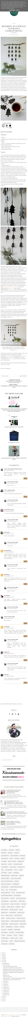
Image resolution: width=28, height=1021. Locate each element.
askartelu (10, 852)
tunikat (15, 935)
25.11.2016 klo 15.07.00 (8, 470)
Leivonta (3, 906)
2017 (3, 960)
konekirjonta (16, 884)
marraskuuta (6, 964)
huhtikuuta (5, 990)
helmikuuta (5, 993)
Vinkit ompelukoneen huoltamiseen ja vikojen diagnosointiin (13, 823)
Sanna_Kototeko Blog (12, 481)
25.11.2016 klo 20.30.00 (8, 552)
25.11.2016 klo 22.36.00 (12, 608)
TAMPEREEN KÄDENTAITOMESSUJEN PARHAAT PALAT (13, 970)
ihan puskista (13, 867)
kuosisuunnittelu (5, 892)
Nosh (2, 915)
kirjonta (17, 881)
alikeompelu (4, 850)
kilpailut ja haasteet (16, 878)
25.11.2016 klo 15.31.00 (8, 491)
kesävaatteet (14, 875)
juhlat (16, 869)
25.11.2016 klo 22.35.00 (12, 566)
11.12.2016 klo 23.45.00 (8, 676)
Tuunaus (21, 935)
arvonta (18, 850)
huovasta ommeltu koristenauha (10, 286)
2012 (3, 1000)
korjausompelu (5, 887)
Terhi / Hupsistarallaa (9, 490)
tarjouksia (9, 935)
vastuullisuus (4, 941)
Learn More (12, 10)
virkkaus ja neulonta (19, 941)
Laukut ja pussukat (15, 904)
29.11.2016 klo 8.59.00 (11, 640)
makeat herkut (10, 906)
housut (10, 864)
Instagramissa (24, 356)
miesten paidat (4, 909)
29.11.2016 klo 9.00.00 (11, 664)
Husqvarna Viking (17, 864)
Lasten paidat (21, 901)
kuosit (13, 892)
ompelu (3, 918)
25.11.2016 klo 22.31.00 (12, 483)
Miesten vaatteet (14, 909)
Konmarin (25, 302)
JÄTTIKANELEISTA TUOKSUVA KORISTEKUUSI (12, 979)
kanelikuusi (10, 289)
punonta (22, 926)
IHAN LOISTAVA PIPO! (7, 976)
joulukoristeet (9, 869)
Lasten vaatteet (5, 904)
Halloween (4, 861)
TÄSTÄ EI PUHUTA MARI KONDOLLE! (10, 966)
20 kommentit (5, 376)
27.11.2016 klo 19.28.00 (8, 653)
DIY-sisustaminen (14, 855)
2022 (3, 952)
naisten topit (21, 912)
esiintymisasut (4, 858)
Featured (17, 858)
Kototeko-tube (10, 358)
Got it (17, 10)
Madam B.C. (7, 652)
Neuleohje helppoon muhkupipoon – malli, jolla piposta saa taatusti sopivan (14, 802)
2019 (3, 957)
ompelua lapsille (21, 918)
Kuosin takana (12, 889)
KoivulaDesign (7, 550)
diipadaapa (7, 574)
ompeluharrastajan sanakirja (18, 921)
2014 (3, 997)
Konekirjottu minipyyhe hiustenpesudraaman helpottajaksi (13, 792)
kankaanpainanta (5, 875)
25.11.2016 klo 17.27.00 (8, 533)
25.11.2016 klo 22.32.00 (12, 501)
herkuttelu (4, 864)
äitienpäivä (11, 943)
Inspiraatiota (21, 867)
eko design (22, 855)
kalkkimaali (16, 872)
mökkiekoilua (4, 912)
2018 (3, 958)
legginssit (23, 904)
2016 (3, 961)
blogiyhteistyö (5, 855)
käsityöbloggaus (20, 892)
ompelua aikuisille (10, 918)
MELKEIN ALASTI (6, 975)
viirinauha (11, 288)
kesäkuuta (5, 987)
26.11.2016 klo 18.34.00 (8, 618)
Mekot (23, 906)
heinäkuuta (5, 985)
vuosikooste (4, 943)
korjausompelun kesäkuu (16, 887)
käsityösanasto (5, 898)
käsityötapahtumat (21, 898)
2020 (3, 955)
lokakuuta (5, 981)
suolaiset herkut (19, 932)
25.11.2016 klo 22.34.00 (12, 521)
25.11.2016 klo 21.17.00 (8, 576)
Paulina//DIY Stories (9, 509)
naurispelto (7, 626)
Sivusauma (11, 932)
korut (2, 889)
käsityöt (12, 898)
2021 (3, 954)
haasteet (22, 858)
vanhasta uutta (14, 938)
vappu (21, 938)
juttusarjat (4, 872)
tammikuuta (5, 994)
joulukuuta (5, 963)
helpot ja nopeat (12, 861)
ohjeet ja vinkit (9, 915)
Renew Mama (17, 929)
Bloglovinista (11, 357)
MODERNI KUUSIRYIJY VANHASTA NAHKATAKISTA (13, 969)
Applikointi (11, 850)
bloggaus (16, 852)
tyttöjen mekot (5, 938)
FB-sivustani (8, 356)
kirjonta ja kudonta (6, 884)
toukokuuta (5, 988)
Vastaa (25, 478)
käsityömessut (17, 895)
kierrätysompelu (5, 878)
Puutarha (3, 929)
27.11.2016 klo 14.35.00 (8, 628)
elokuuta (5, 984)
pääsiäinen (10, 929)
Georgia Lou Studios (7, 1016)
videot (11, 941)
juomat (21, 869)
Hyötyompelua (4, 867)
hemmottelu (21, 861)
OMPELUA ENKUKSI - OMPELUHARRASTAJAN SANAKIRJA (14, 978)
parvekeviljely (9, 926)
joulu (14, 23)
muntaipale (7, 595)
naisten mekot (12, 912)
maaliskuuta (5, 991)
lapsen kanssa (13, 901)
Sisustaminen (4, 932)
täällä (16, 349)
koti (7, 889)
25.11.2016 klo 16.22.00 (8, 511)
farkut (11, 858)
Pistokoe (16, 926)
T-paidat (3, 935)
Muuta (21, 909)
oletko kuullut (18, 915)
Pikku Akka (7, 532)
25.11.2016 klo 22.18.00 (8, 597)
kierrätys (21, 875)
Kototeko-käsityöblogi (9, 1014)
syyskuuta (5, 982)
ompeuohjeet (23, 924)
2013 (3, 999)
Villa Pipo (6, 674)
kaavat (10, 872)
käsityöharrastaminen (6, 895)
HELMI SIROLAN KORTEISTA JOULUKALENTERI (12, 967)
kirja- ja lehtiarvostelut (7, 881)
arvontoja (3, 852)
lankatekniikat (5, 901)
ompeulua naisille (13, 924)
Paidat (2, 926)
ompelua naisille (5, 921)
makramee (18, 906)
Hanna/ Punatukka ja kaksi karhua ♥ (13, 469)
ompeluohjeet (4, 924)
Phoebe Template (18, 1014)
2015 (3, 996)
